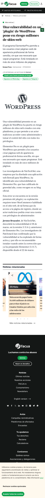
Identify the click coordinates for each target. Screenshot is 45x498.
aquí (41, 478)
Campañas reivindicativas (22, 418)
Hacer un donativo (22, 364)
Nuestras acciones (23, 380)
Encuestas (22, 425)
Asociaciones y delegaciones (22, 459)
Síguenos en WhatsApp (12, 79)
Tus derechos (22, 436)
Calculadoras (22, 443)
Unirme (24, 4)
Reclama (22, 439)
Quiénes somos (22, 455)
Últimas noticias (23, 376)
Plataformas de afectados (22, 422)
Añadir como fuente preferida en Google (17, 75)
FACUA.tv (22, 384)
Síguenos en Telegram (30, 79)
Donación (34, 4)
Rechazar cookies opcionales (14, 486)
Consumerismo (22, 388)
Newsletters (22, 391)
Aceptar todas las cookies (13, 494)
